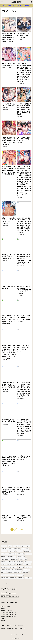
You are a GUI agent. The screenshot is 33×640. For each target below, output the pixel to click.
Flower (3, 546)
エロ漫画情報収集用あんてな (8, 612)
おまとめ (3, 608)
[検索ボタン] (31, 2)
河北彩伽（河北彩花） (7, 569)
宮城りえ (28, 554)
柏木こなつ (13, 567)
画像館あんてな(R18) (6, 610)
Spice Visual (25, 546)
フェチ (4, 551)
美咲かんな (12, 575)
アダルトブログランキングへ (8, 593)
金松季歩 (28, 577)
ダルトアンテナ (5, 618)
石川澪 (25, 572)
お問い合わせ (24, 635)
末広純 (19, 564)
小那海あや (21, 556)
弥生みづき (23, 559)
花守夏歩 (13, 577)
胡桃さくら (4, 577)
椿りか (21, 567)
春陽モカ (20, 562)
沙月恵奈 (28, 567)
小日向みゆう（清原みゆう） (8, 556)
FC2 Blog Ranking (5, 595)
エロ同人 (25, 548)
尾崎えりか (14, 559)
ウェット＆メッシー (14, 548)
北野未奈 (4, 554)
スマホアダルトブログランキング (10, 597)
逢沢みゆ (21, 577)
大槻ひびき (12, 554)
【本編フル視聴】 (16, 2)
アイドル (4, 548)
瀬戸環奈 (26, 569)
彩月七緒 (4, 562)
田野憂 (9, 572)
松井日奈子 (27, 564)
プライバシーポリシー (15, 635)
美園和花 (21, 575)
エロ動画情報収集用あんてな (8, 614)
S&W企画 (17, 546)
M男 (10, 546)
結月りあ (4, 575)
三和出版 (12, 551)
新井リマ (12, 562)
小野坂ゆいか (5, 559)
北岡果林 (27, 551)
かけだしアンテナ (5, 606)
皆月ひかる (17, 572)
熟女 (3, 572)
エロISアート (4, 620)
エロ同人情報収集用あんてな (8, 616)
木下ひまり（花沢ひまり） (8, 564)
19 (21, 530)
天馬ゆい (21, 554)
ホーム (7, 635)
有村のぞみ (28, 562)
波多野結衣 (18, 569)
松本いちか (4, 567)
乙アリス (19, 551)
